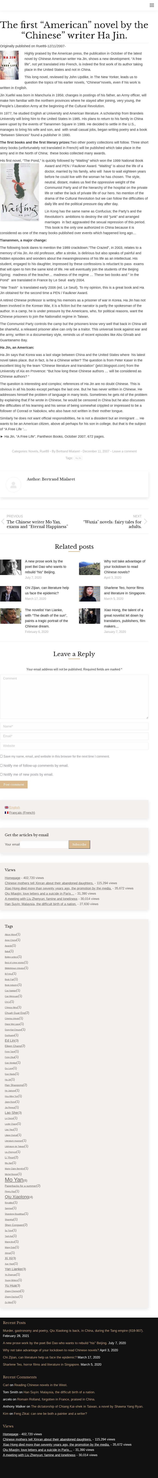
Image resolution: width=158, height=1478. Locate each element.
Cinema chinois (12, 1018)
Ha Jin (78, 458)
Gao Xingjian (11, 1063)
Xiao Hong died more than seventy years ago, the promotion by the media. (58, 888)
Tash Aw (9, 1236)
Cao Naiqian (10, 990)
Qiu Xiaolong (17, 1196)
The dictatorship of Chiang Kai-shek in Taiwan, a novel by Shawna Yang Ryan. (87, 1406)
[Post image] (10, 567)
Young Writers (11, 1280)
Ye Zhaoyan (10, 1274)
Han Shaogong (14, 1085)
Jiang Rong (10, 1102)
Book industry (11, 985)
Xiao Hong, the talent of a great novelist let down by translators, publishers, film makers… (124, 618)
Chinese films (11, 1007)
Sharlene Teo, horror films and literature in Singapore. (125, 590)
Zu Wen (8, 1302)
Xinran (8, 1253)
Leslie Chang (11, 1124)
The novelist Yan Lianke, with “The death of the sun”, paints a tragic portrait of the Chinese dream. (46, 618)
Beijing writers (11, 957)
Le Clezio (9, 1118)
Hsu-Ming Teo (11, 1096)
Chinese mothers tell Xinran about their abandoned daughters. (49, 883)
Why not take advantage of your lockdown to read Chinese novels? (124, 566)
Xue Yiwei (9, 1264)
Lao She (11, 1113)
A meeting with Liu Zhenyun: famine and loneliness (41, 899)
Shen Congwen (14, 1224)
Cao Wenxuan (11, 996)
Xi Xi (8, 1258)
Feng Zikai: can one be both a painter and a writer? (50, 1414)
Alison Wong (10, 934)
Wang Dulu (10, 1247)
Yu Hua (10, 1285)
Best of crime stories (14, 962)
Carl (6, 1385)
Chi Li (7, 1002)
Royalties (9, 1203)
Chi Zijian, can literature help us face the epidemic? (47, 590)
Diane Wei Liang (12, 1024)
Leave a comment (124, 451)
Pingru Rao (10, 1191)
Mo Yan (14, 1179)
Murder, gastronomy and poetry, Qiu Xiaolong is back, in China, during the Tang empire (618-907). (73, 1331)
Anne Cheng (10, 940)
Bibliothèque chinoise (14, 968)
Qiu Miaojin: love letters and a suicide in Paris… (39, 893)
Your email (12, 844)
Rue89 (44, 451)
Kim (5, 1414)
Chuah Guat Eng (15, 1012)
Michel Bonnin (11, 1174)
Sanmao (9, 1208)
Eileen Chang (13, 1046)
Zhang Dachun (12, 1297)
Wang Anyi (10, 1242)
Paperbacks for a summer (20, 1185)
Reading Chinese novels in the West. (40, 1385)
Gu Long (9, 1068)
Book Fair (9, 979)
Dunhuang (9, 1035)
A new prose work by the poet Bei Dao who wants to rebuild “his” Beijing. (45, 566)
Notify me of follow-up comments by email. (36, 766)
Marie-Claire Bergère (14, 1168)
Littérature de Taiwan (14, 1146)
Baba (7, 951)
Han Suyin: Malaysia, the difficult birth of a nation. (40, 904)
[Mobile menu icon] (152, 5)
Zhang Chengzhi (12, 1291)
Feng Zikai (10, 1057)
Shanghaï (9, 1219)
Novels (33, 451)
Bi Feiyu (8, 974)
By (66, 451)
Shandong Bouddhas (14, 1214)
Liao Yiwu (9, 1129)
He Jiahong (10, 1090)
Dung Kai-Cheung (13, 1030)
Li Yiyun (9, 1157)
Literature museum (13, 1141)
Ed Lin (10, 1040)
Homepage (12, 878)
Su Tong (9, 1230)
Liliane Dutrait (11, 1135)
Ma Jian (8, 1163)
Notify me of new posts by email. (28, 774)
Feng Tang (10, 1051)
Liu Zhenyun (10, 1152)
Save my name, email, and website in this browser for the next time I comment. (56, 756)
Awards (8, 946)
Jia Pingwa (10, 1107)
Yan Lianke (13, 1269)
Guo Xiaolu (10, 1074)
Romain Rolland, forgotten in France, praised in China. (56, 1399)
